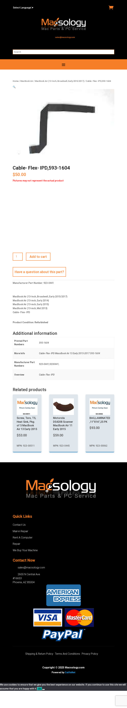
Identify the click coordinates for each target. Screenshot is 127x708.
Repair (16, 543)
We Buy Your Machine (25, 550)
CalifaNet (70, 672)
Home (16, 81)
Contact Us (19, 524)
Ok (39, 688)
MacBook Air (26, 81)
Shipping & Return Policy (39, 654)
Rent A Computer (22, 537)
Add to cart (38, 257)
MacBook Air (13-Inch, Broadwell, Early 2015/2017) (59, 81)
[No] (43, 689)
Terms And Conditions (67, 654)
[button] (14, 87)
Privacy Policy (90, 654)
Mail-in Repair (20, 531)
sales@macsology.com (65, 37)
